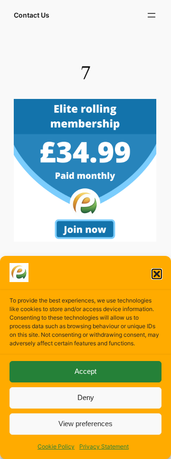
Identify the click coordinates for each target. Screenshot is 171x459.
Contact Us (31, 15)
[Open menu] (151, 15)
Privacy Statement (104, 446)
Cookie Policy (56, 446)
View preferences (85, 424)
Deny (85, 397)
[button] (157, 274)
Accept (85, 371)
